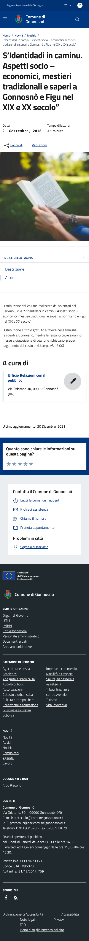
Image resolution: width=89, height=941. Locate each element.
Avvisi (7, 742)
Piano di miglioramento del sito (42, 929)
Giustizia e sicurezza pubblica (17, 712)
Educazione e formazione (20, 704)
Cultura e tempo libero (18, 699)
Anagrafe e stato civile (19, 678)
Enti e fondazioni (15, 631)
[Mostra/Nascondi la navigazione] (5, 18)
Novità (18, 35)
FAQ (23, 924)
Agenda (8, 758)
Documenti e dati (15, 641)
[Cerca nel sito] (77, 19)
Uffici (6, 620)
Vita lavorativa (56, 704)
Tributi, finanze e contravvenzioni (57, 692)
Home (6, 35)
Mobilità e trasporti (59, 673)
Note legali (27, 919)
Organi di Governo (15, 615)
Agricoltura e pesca (16, 668)
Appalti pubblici (13, 684)
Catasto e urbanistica (18, 694)
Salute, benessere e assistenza (60, 681)
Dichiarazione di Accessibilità (23, 914)
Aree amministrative (17, 646)
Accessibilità (70, 914)
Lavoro (7, 763)
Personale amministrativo (21, 636)
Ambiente (10, 673)
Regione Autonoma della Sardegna (24, 5)
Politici (7, 625)
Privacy (59, 919)
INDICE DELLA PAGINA (18, 257)
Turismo (51, 699)
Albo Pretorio (12, 785)
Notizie (31, 35)
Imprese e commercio (61, 668)
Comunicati (11, 752)
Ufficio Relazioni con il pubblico (26, 378)
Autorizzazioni (12, 689)
